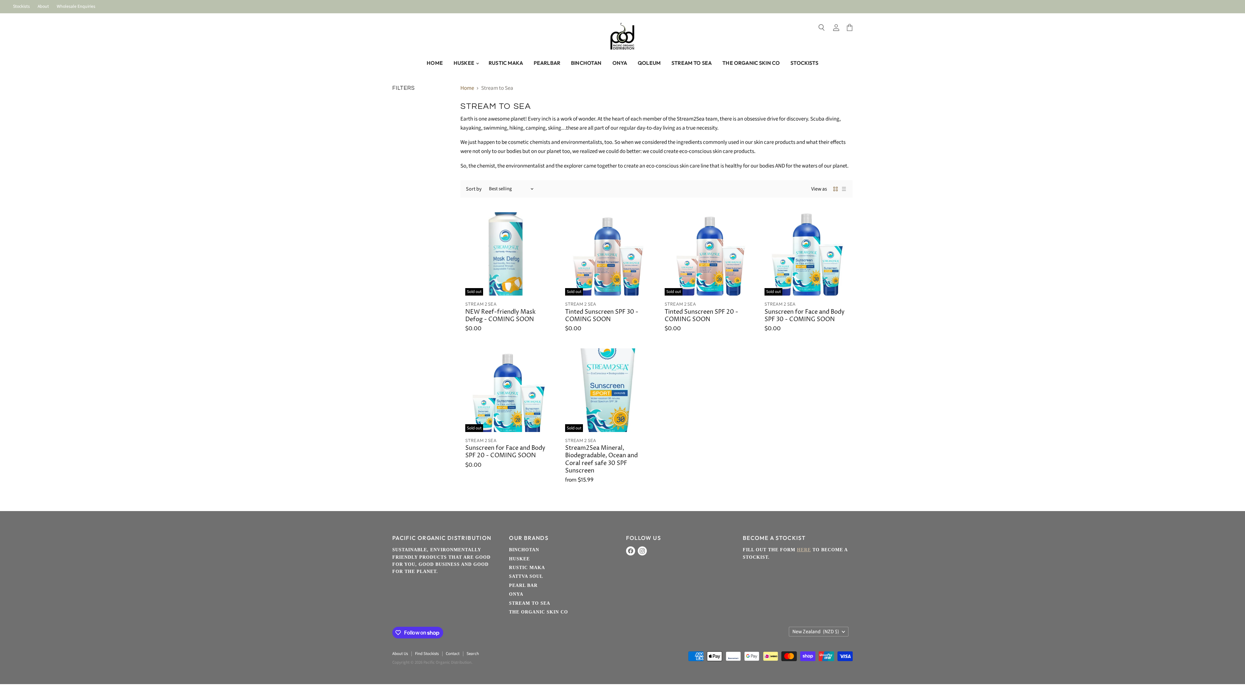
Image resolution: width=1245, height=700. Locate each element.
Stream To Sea (529, 603)
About (43, 6)
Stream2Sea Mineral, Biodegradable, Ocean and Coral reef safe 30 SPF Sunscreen (601, 459)
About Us (400, 654)
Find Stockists (427, 654)
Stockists (21, 6)
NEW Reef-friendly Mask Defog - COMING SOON (500, 315)
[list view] (844, 189)
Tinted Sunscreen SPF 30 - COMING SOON (601, 315)
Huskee (464, 63)
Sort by (473, 189)
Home (435, 63)
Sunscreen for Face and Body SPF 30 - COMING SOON (805, 315)
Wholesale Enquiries (76, 6)
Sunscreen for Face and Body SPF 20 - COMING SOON (505, 452)
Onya (619, 63)
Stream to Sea (691, 63)
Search (473, 654)
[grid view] (835, 189)
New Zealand (815, 631)
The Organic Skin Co (751, 63)
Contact (452, 654)
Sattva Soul (526, 576)
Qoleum (649, 63)
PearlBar (547, 63)
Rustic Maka (506, 63)
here (804, 549)
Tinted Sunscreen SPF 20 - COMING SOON (701, 315)
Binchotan (586, 63)
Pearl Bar (523, 585)
